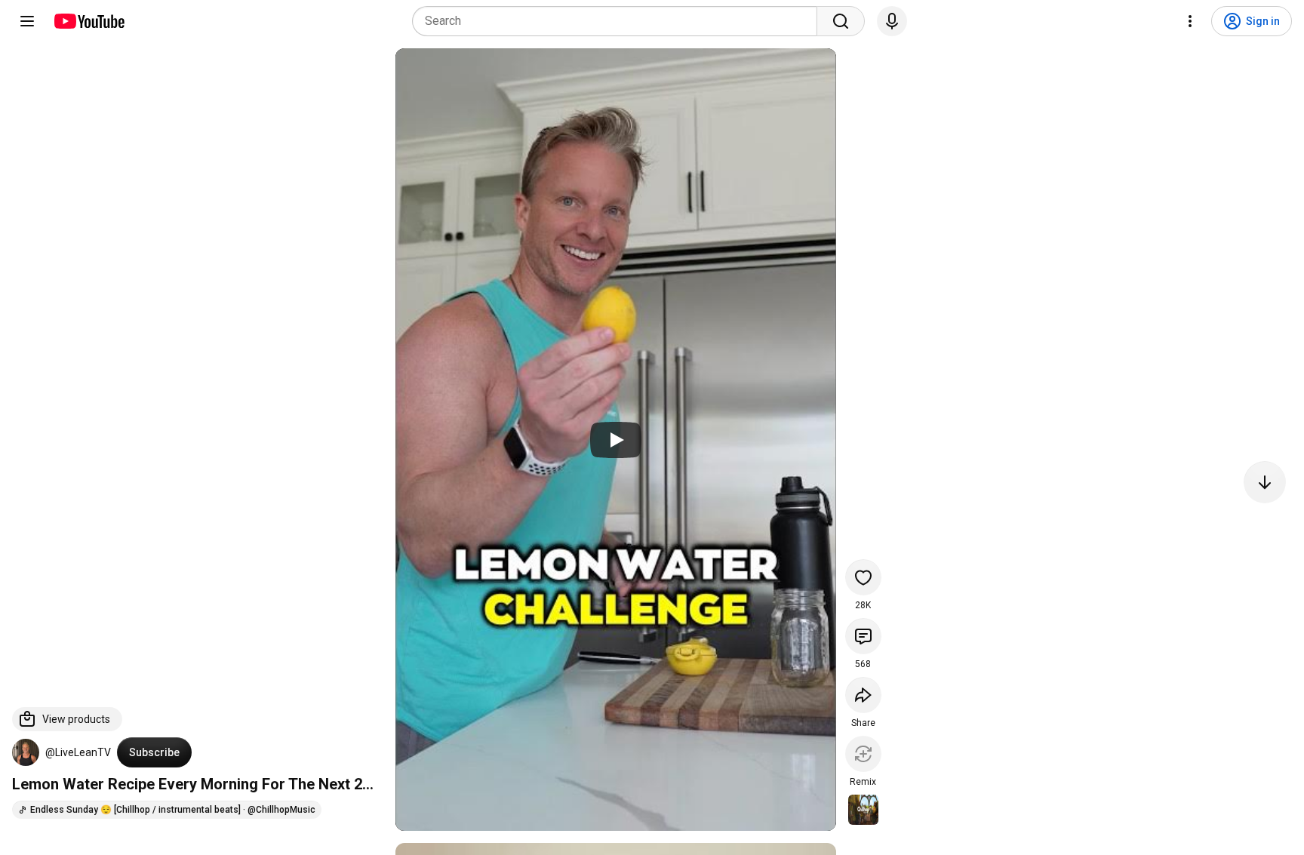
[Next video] (1265, 482)
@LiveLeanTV (78, 752)
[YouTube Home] (88, 21)
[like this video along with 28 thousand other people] (863, 577)
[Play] (615, 440)
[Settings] (1190, 21)
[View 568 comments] (863, 636)
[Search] (841, 21)
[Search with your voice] (892, 21)
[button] (25, 752)
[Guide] (27, 21)
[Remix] (863, 754)
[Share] (863, 695)
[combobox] (619, 21)
